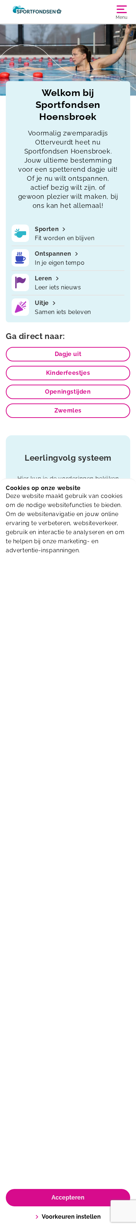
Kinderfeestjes (68, 372)
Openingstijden (68, 391)
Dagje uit (68, 354)
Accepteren (68, 1197)
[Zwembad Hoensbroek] (37, 11)
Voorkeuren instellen (71, 1216)
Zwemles (68, 410)
